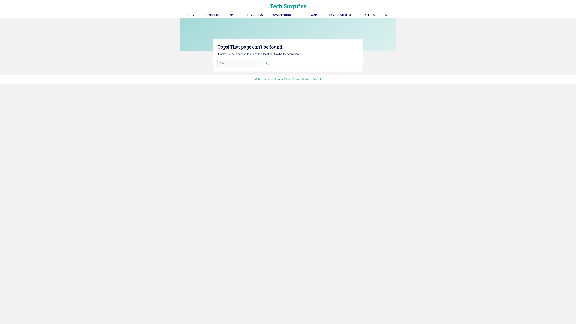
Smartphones (283, 15)
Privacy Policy (282, 79)
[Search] (267, 63)
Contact (317, 79)
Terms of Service (301, 79)
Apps (233, 15)
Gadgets (213, 15)
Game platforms (340, 15)
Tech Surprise (288, 6)
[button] (386, 15)
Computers (255, 15)
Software (311, 15)
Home (192, 15)
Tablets (369, 15)
